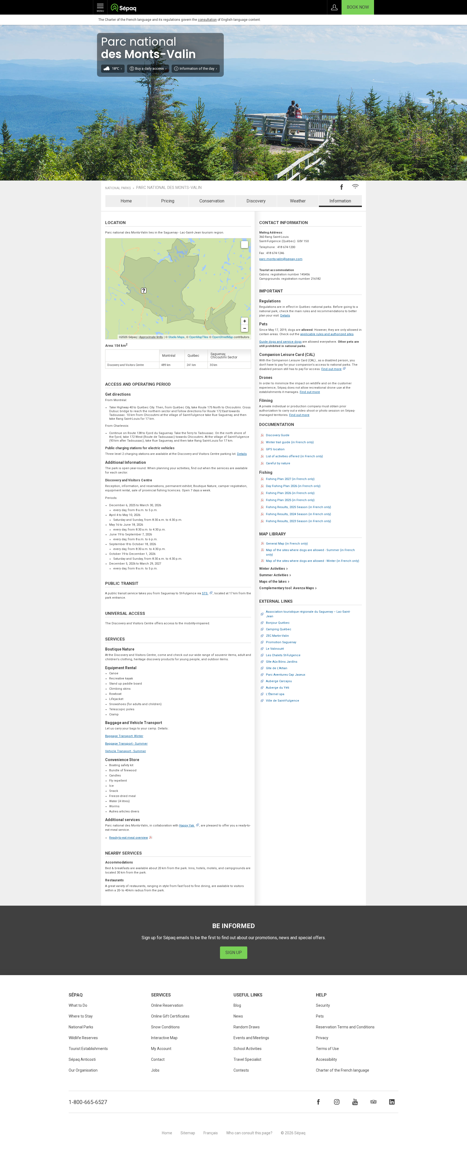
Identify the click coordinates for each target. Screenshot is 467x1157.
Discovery (256, 201)
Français (211, 1133)
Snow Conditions (165, 1027)
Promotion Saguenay (281, 642)
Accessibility (326, 1059)
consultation (207, 20)
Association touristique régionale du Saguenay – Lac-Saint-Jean (308, 614)
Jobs (155, 1070)
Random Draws (247, 1027)
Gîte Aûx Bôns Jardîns (281, 661)
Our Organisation (83, 1070)
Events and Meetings (251, 1038)
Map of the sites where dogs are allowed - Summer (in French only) (310, 552)
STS (205, 593)
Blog (237, 1005)
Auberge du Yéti (277, 687)
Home (126, 201)
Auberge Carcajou (279, 681)
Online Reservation (167, 1005)
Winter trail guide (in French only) (290, 442)
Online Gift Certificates (170, 1016)
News (238, 1016)
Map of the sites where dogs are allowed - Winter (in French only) (312, 561)
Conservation (211, 201)
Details (242, 454)
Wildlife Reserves (83, 1038)
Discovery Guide (277, 435)
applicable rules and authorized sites (326, 334)
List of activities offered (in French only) (294, 456)
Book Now (358, 7)
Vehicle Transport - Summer (125, 751)
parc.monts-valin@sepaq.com (280, 259)
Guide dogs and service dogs (280, 342)
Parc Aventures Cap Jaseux (285, 674)
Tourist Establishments (88, 1048)
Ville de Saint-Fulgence (282, 700)
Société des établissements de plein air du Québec (123, 8)
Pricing (167, 201)
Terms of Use (327, 1048)
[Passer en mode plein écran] (244, 244)
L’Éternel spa (275, 694)
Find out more (331, 369)
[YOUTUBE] (355, 1101)
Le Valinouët (275, 649)
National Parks (118, 188)
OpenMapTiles (198, 337)
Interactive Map (164, 1038)
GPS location (275, 449)
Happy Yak (186, 825)
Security (323, 1005)
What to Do (78, 1005)
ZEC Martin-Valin (277, 636)
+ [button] (244, 321)
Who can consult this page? (249, 1133)
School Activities (248, 1048)
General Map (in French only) (287, 543)
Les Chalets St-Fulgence (283, 655)
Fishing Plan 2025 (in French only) (290, 500)
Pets (320, 1016)
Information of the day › (198, 68)
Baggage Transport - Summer (126, 743)
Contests (241, 1070)
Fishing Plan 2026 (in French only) (290, 493)
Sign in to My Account (334, 7)
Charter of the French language (342, 1070)
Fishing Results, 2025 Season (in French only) (298, 507)
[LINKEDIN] (391, 1101)
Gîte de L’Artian (276, 668)
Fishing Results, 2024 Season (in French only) (298, 514)
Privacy (322, 1038)
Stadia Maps (176, 337)
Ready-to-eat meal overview (128, 837)
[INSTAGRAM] (336, 1101)
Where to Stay (81, 1016)
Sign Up (233, 952)
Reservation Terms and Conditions (345, 1027)
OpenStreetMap (222, 337)
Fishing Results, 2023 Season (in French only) (298, 521)
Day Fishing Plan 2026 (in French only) (293, 486)
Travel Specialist (247, 1059)
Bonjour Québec (278, 623)
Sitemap (188, 1133)
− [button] (244, 328)
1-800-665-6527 (88, 1102)
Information (340, 201)
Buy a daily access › (150, 68)
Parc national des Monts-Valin (169, 188)
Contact (158, 1059)
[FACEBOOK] (318, 1101)
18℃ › (117, 68)
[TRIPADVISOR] (373, 1101)
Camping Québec (278, 629)
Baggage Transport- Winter (124, 736)
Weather (298, 201)
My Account (161, 1048)
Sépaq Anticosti (82, 1059)
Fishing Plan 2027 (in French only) (290, 479)
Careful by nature (278, 463)
